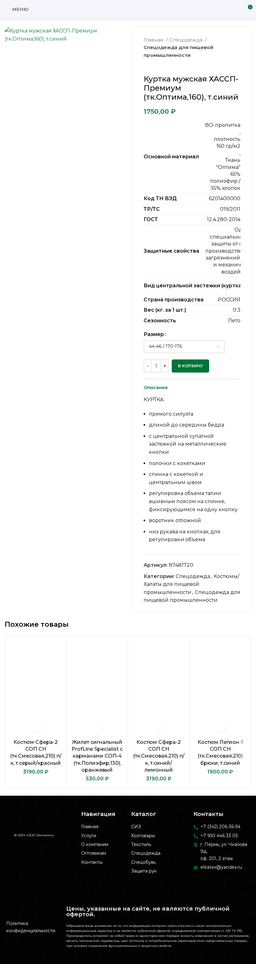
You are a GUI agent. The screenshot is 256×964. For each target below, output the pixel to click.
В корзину (190, 365)
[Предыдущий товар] (225, 65)
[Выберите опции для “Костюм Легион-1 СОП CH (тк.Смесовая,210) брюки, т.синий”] (220, 727)
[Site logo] (128, 9)
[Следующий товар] (237, 65)
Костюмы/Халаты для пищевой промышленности (191, 584)
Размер (154, 334)
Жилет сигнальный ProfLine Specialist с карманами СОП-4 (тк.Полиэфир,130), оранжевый (97, 756)
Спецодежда (187, 40)
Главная (154, 40)
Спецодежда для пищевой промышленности (178, 51)
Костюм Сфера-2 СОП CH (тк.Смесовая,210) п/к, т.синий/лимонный (159, 756)
